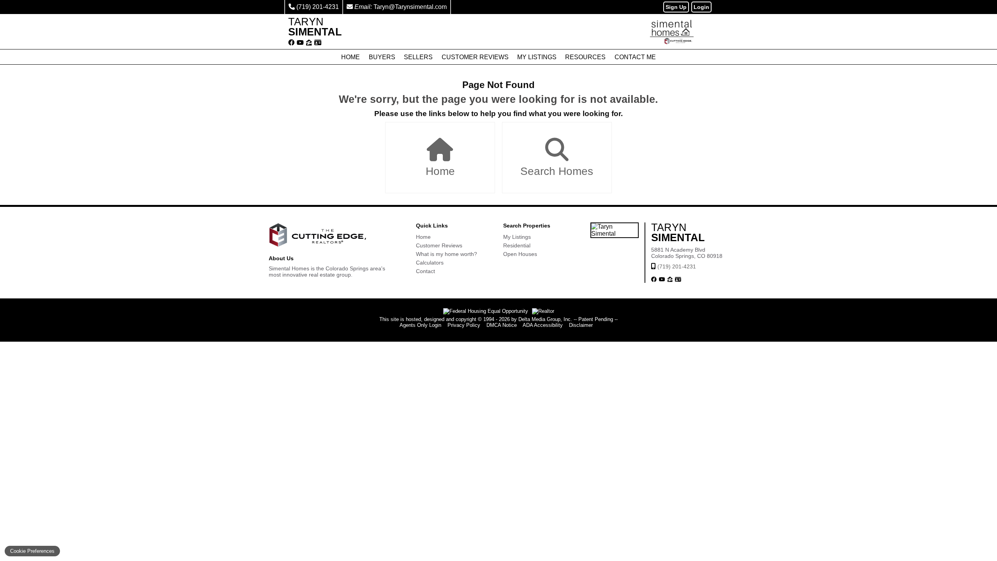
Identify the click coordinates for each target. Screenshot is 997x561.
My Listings (537, 57)
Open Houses (520, 254)
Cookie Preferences (32, 551)
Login (701, 7)
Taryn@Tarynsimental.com (410, 7)
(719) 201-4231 (317, 7)
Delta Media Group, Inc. (545, 319)
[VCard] (317, 42)
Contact (425, 271)
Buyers (382, 57)
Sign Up (676, 7)
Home (350, 57)
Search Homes (556, 171)
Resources (585, 57)
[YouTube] (300, 42)
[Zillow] (309, 42)
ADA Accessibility (543, 325)
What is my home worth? (446, 254)
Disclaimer (581, 325)
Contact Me (635, 57)
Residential (516, 245)
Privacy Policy (463, 325)
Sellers (418, 57)
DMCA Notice (501, 325)
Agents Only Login (420, 325)
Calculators (430, 262)
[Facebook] (291, 42)
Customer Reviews (475, 57)
